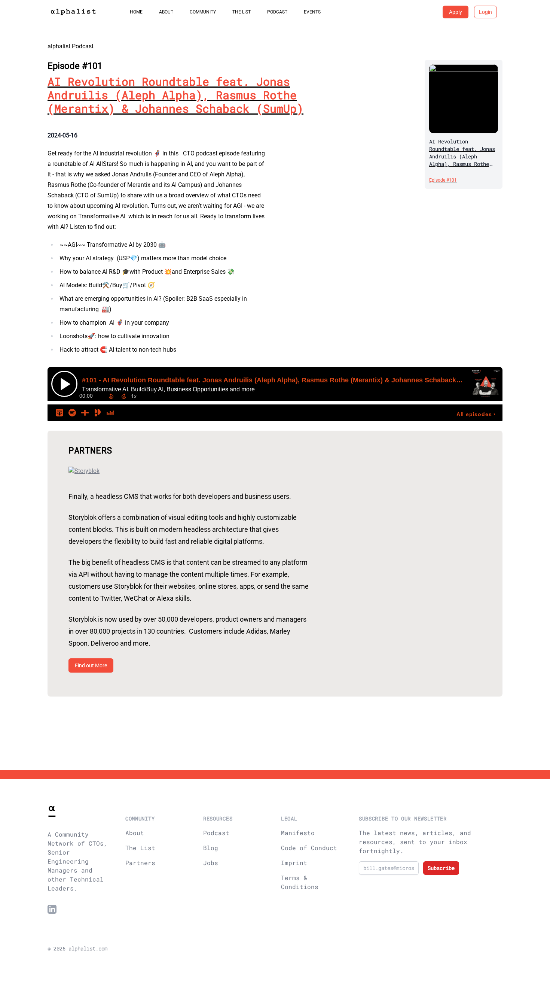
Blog (210, 848)
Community (203, 12)
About (166, 12)
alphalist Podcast (71, 46)
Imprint (294, 863)
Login (485, 12)
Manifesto (298, 833)
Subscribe (441, 867)
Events (312, 12)
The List (241, 12)
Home (136, 12)
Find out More (91, 665)
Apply (455, 12)
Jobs (210, 863)
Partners (140, 863)
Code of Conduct (309, 848)
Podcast (277, 12)
